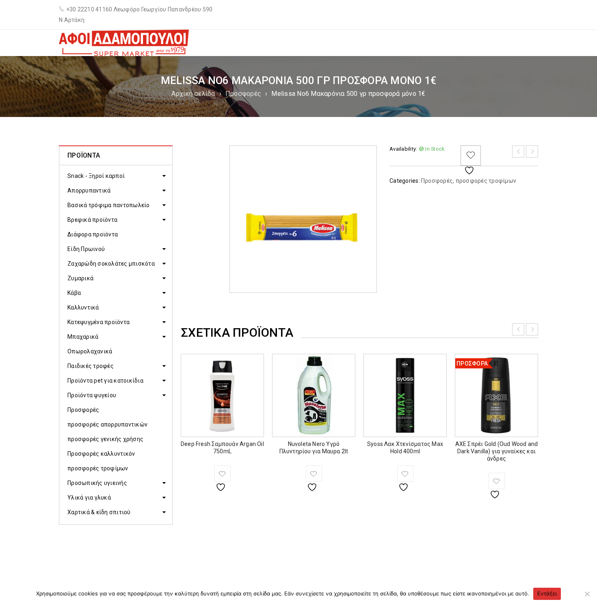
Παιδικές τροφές (90, 366)
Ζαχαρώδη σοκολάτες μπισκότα (111, 263)
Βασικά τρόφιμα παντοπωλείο (108, 205)
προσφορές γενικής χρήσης (105, 439)
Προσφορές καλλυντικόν (101, 453)
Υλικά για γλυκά (89, 497)
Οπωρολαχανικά (89, 351)
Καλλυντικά (83, 307)
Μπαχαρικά (82, 336)
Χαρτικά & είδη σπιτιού (99, 512)
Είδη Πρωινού (86, 249)
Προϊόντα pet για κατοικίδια (105, 380)
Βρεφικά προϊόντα (92, 219)
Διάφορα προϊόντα (92, 234)
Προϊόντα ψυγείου (91, 395)
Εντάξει (547, 593)
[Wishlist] (471, 155)
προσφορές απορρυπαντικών (107, 424)
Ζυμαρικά (80, 278)
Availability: (403, 149)
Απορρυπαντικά (88, 190)
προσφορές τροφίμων (97, 468)
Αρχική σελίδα (193, 93)
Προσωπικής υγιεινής (97, 483)
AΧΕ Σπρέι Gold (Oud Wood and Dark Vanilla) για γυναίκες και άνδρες (496, 451)
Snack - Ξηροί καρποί (96, 176)
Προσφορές (243, 93)
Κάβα (74, 293)
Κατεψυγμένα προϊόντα (98, 322)
